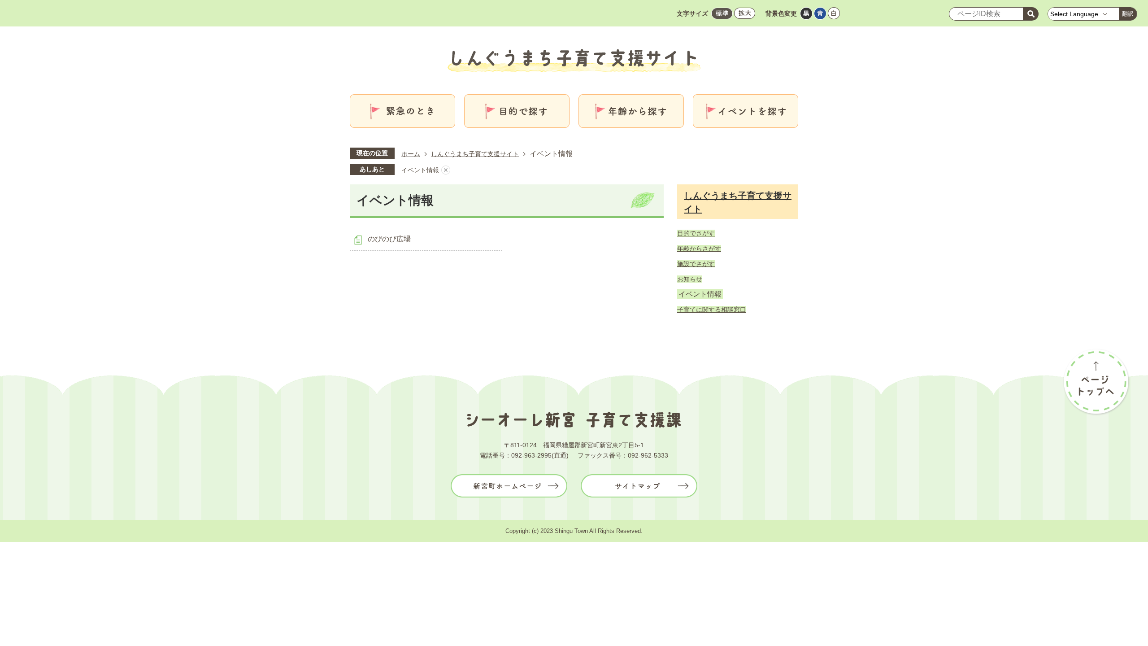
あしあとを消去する (445, 170)
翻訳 (1128, 13)
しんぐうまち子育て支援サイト (475, 153)
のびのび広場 (389, 239)
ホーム (410, 153)
